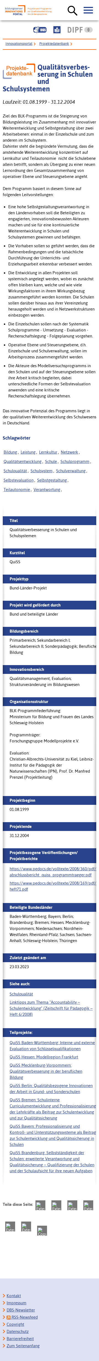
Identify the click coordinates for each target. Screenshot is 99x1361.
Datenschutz (18, 1331)
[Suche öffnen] (73, 11)
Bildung (10, 452)
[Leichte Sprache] (57, 30)
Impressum (16, 1302)
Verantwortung (47, 489)
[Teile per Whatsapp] (88, 1205)
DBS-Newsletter (21, 1310)
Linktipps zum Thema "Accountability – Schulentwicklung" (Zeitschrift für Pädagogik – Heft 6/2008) (51, 1008)
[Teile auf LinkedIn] (10, 1226)
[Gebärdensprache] (40, 30)
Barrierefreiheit (20, 1338)
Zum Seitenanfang (23, 1345)
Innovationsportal (19, 44)
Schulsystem (42, 470)
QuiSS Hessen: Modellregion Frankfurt (44, 1057)
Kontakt (14, 1295)
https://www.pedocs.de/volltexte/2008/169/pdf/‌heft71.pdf (53, 886)
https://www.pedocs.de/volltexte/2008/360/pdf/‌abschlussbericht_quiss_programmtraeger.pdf (53, 871)
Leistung (28, 452)
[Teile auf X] (72, 1205)
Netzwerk (69, 452)
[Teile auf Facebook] (56, 1205)
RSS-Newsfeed (24, 1317)
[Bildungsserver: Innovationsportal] (28, 10)
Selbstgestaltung (52, 480)
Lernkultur (48, 452)
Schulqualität (15, 470)
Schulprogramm (75, 461)
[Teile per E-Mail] (26, 1226)
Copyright (15, 1324)
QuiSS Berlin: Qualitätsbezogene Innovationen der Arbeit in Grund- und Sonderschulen (51, 1088)
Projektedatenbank (54, 44)
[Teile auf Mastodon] (40, 1205)
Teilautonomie (17, 489)
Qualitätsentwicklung (23, 461)
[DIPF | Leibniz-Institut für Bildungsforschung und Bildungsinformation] (80, 29)
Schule (51, 461)
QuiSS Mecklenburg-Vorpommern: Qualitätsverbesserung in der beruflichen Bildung (46, 1071)
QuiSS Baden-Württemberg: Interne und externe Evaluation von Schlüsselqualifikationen (52, 1045)
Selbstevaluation (19, 480)
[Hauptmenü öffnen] (89, 10)
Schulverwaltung (71, 470)
